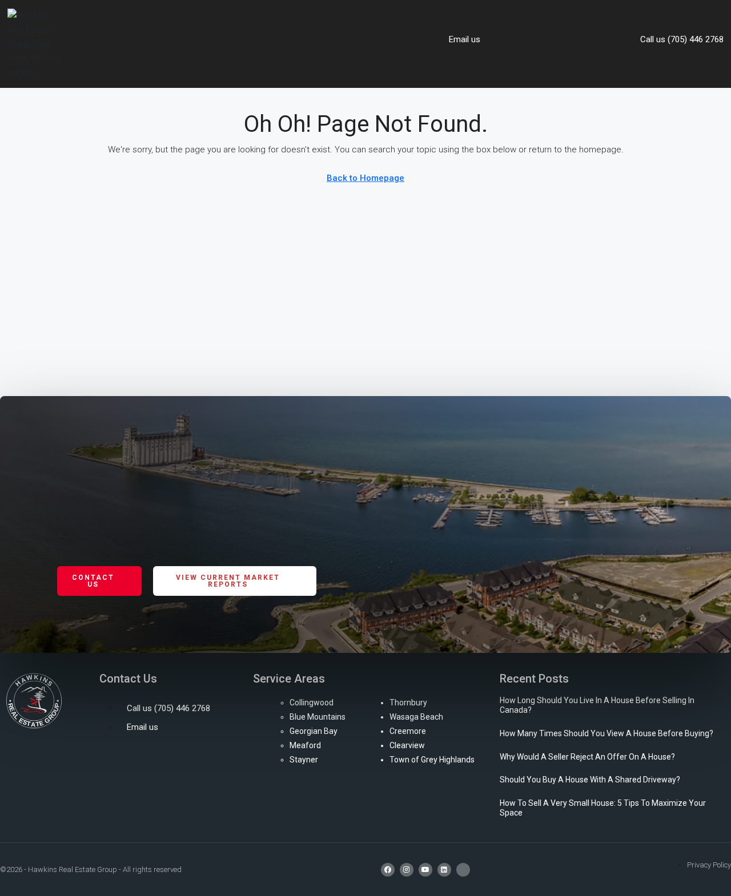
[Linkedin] (444, 870)
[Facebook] (388, 870)
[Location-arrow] (463, 870)
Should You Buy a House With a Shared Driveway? (590, 779)
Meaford (305, 745)
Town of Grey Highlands (432, 759)
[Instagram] (406, 870)
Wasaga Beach (416, 716)
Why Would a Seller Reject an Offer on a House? (587, 756)
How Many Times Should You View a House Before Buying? (606, 733)
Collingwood (312, 702)
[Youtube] (425, 870)
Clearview (407, 745)
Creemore (407, 731)
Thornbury (408, 702)
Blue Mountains (318, 716)
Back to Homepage (365, 178)
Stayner (304, 759)
